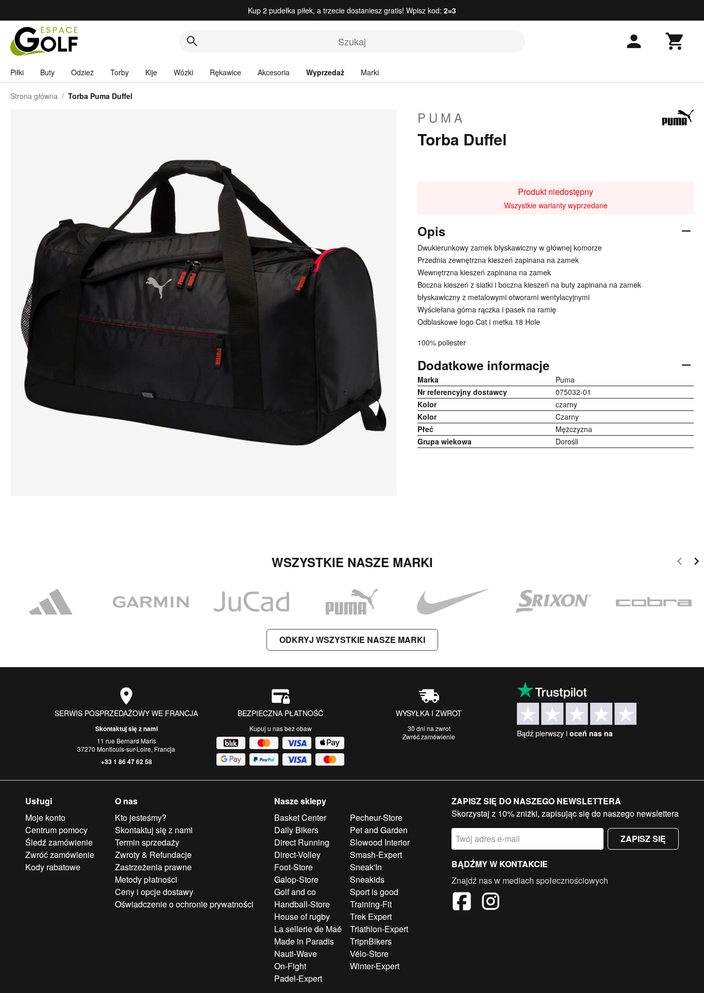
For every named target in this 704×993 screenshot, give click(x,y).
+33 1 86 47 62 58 (126, 761)
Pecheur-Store (376, 817)
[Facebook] (461, 903)
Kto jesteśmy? (140, 817)
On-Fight (290, 966)
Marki (370, 72)
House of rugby (302, 916)
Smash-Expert (376, 854)
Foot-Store (293, 867)
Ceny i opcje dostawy (154, 892)
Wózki (183, 72)
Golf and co (295, 892)
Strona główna (34, 96)
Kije (151, 72)
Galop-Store (296, 879)
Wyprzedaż (325, 72)
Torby (119, 72)
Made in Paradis (304, 941)
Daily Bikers (296, 830)
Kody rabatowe (52, 867)
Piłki (17, 72)
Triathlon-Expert (379, 929)
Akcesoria (274, 72)
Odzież (82, 72)
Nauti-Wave (295, 953)
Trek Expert (371, 916)
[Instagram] (490, 903)
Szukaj (352, 41)
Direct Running (301, 842)
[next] (696, 563)
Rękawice (225, 72)
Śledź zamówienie (59, 842)
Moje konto (45, 817)
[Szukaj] (192, 41)
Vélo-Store (369, 953)
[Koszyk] (675, 41)
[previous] (679, 563)
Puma (441, 117)
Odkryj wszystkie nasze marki (352, 640)
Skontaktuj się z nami (126, 728)
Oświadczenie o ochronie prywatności (184, 904)
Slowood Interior (380, 842)
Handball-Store (302, 904)
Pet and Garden (379, 830)
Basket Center (300, 817)
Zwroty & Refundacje (153, 854)
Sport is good (374, 892)
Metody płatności (146, 879)
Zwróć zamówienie (429, 736)
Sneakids (367, 879)
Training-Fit (371, 904)
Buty (47, 72)
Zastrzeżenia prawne (153, 867)
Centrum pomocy (56, 830)
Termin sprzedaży (147, 842)
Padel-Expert (298, 978)
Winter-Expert (374, 966)
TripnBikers (371, 941)
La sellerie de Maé (308, 929)
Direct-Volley (297, 854)
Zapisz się (643, 839)
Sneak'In (366, 867)
